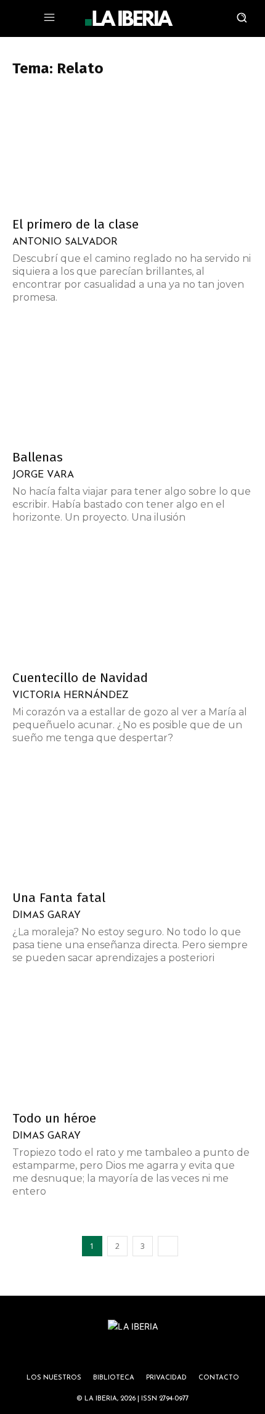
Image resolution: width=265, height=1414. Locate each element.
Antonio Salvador (65, 242)
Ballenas (37, 457)
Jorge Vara (43, 475)
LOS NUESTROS (53, 1378)
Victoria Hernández (70, 696)
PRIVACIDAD (166, 1378)
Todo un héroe (54, 1118)
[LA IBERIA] (129, 18)
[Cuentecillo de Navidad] (132, 602)
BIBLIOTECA (113, 1378)
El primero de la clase (75, 224)
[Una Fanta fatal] (132, 823)
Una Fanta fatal (58, 898)
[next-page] (168, 1246)
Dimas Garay (46, 915)
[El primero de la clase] (132, 149)
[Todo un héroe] (132, 1043)
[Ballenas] (132, 382)
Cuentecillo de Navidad (80, 678)
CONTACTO (218, 1378)
